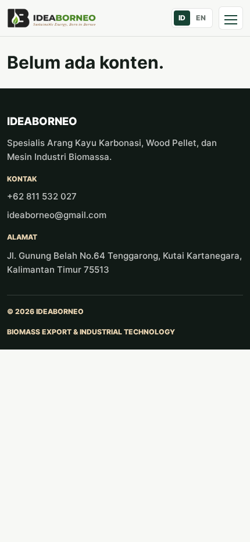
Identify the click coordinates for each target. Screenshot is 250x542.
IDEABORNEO (42, 121)
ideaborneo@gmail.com (56, 214)
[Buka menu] (231, 18)
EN (201, 17)
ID (181, 17)
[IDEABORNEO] (52, 18)
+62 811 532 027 (42, 196)
